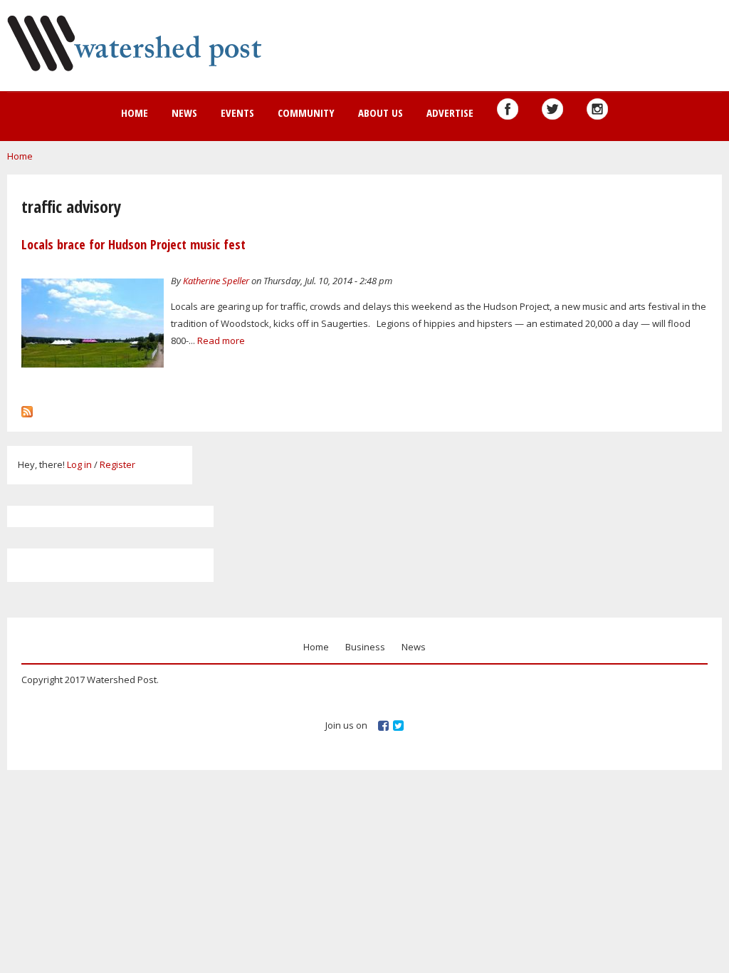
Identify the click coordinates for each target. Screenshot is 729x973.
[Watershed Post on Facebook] (507, 109)
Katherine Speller (216, 280)
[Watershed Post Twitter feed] (552, 109)
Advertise (449, 112)
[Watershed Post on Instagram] (597, 109)
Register (117, 464)
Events (237, 112)
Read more (221, 340)
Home (134, 112)
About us (380, 112)
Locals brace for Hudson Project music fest (133, 244)
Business (365, 646)
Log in (79, 464)
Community (306, 112)
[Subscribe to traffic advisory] (27, 408)
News (184, 112)
